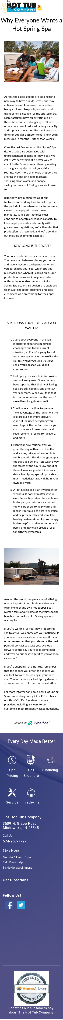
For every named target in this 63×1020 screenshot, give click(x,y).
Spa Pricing (12, 773)
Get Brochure (31, 773)
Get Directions (16, 880)
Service (12, 802)
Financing (50, 770)
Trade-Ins (31, 802)
